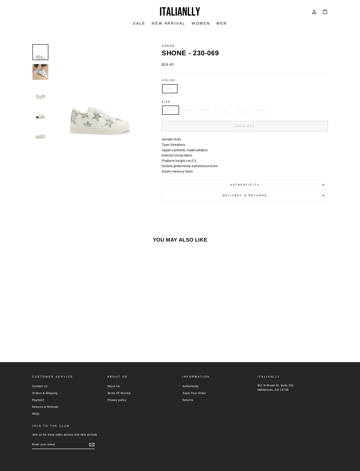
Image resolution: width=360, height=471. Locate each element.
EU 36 (259, 110)
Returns (187, 400)
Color (168, 80)
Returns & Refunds (45, 406)
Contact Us (40, 386)
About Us (113, 386)
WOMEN (201, 23)
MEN (221, 23)
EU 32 (188, 110)
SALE (139, 23)
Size (166, 101)
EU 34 (224, 110)
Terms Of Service (119, 393)
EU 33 (206, 110)
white (170, 89)
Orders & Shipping (45, 393)
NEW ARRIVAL (168, 23)
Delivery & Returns (244, 195)
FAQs (36, 413)
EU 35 (241, 110)
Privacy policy (116, 400)
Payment (38, 400)
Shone (168, 45)
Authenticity (244, 184)
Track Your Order (194, 393)
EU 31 (170, 110)
